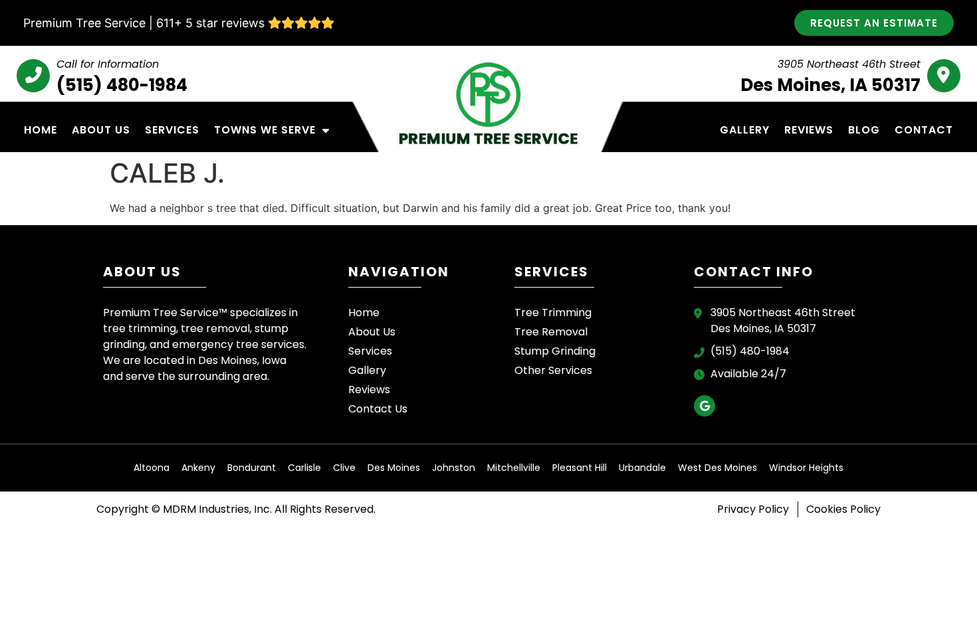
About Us (101, 129)
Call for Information (107, 64)
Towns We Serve (265, 129)
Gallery (745, 129)
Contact (924, 129)
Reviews (808, 129)
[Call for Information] (33, 75)
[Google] (704, 405)
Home (40, 129)
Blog (864, 129)
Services (172, 129)
